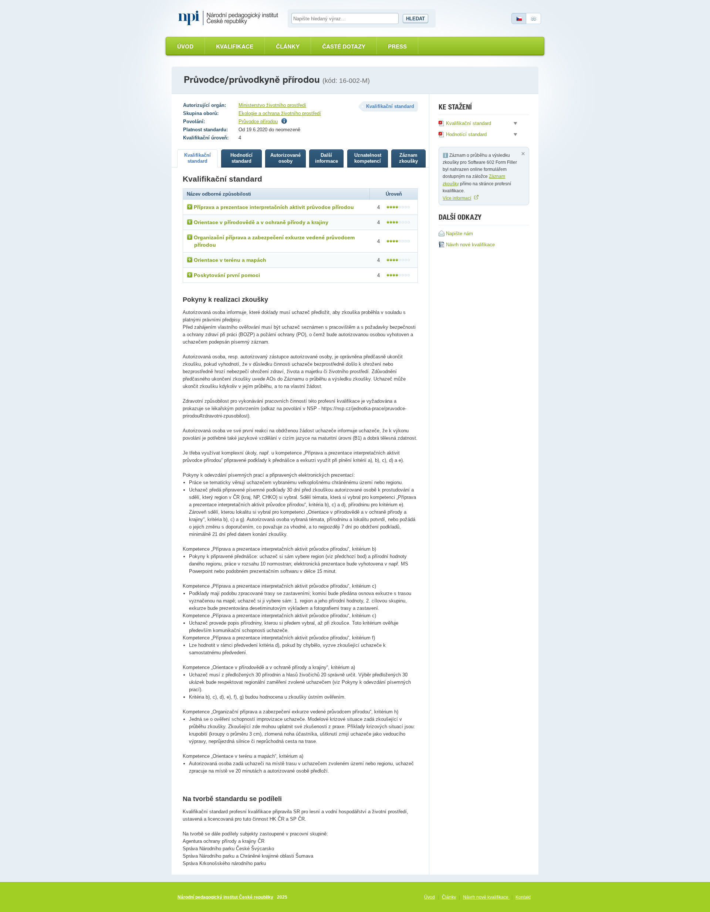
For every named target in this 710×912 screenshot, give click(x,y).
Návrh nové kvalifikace (486, 897)
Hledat (415, 18)
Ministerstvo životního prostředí (272, 105)
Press (397, 46)
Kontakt (523, 897)
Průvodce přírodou (258, 121)
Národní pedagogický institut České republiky (225, 897)
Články (288, 46)
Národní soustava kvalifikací (230, 18)
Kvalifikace (234, 46)
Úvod (185, 46)
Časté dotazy (343, 46)
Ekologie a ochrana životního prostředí (280, 113)
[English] (533, 18)
